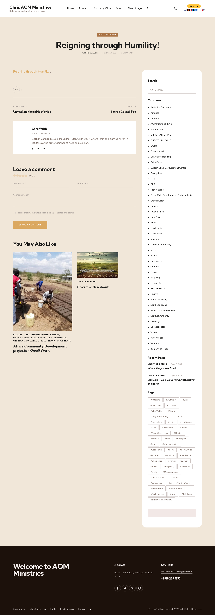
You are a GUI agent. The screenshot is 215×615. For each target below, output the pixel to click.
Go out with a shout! (93, 287)
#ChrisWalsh (156, 411)
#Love (171, 450)
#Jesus (153, 444)
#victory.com (156, 483)
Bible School (156, 129)
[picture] (38, 148)
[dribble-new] (132, 588)
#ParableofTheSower (178, 461)
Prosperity (155, 283)
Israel (153, 222)
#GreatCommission (159, 433)
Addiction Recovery (160, 107)
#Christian (172, 405)
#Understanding (170, 472)
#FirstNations (186, 422)
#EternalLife (156, 422)
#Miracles (154, 455)
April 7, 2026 (176, 364)
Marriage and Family (160, 244)
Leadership (156, 228)
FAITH (153, 178)
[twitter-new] (125, 588)
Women (154, 343)
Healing (154, 206)
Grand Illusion (157, 200)
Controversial (157, 151)
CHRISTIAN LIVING (160, 134)
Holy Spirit (155, 217)
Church (153, 145)
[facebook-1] (117, 588)
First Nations (157, 189)
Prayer (153, 272)
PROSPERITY (157, 288)
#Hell (167, 438)
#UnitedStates (157, 477)
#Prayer (154, 466)
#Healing (178, 433)
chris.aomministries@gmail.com (176, 571)
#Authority (171, 400)
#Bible (185, 400)
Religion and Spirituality (161, 500)
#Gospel (183, 427)
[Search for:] (172, 89)
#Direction (179, 416)
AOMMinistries (157, 494)
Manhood (155, 239)
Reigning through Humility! (31, 72)
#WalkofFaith (156, 488)
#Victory (174, 477)
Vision (153, 332)
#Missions (169, 455)
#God (153, 427)
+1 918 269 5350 (170, 578)
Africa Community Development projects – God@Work (40, 348)
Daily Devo (156, 162)
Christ (173, 494)
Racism (154, 294)
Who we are (156, 337)
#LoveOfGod (186, 450)
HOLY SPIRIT (157, 211)
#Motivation (185, 455)
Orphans (19, 340)
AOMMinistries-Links (161, 124)
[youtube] (32, 148)
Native (153, 255)
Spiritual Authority (159, 316)
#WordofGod (175, 488)
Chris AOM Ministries (159, 609)
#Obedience (156, 461)
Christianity (187, 494)
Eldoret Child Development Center (36, 334)
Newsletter (156, 261)
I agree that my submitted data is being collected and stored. (45, 212)
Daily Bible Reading (160, 156)
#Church (172, 411)
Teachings (155, 321)
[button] (17, 90)
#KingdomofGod (170, 444)
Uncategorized (107, 35)
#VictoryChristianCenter (180, 483)
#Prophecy (169, 466)
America (154, 113)
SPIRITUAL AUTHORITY (163, 310)
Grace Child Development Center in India (40, 337)
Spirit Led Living (158, 299)
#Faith (171, 422)
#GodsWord (167, 427)
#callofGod (155, 405)
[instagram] (139, 588)
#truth (153, 472)
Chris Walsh (39, 128)
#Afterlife (155, 400)
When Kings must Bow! (162, 368)
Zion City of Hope (59, 340)
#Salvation (185, 466)
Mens (153, 250)
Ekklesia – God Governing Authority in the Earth (171, 381)
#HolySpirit (181, 438)
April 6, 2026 (176, 375)
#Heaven (154, 438)
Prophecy (155, 277)
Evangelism (156, 173)
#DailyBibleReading (159, 416)
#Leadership (156, 450)
